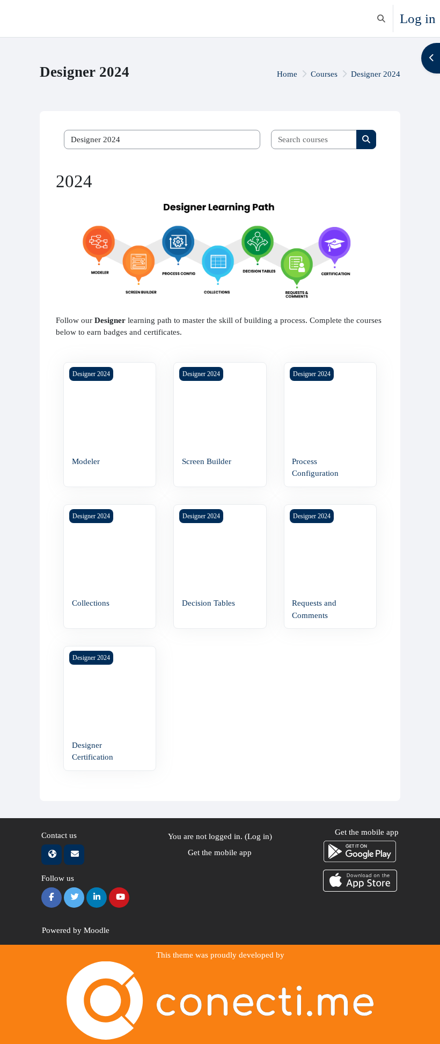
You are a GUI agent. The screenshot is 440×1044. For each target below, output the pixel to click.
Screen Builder (206, 461)
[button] (381, 18)
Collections (90, 603)
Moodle (96, 930)
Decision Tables (208, 603)
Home (287, 74)
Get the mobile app (220, 852)
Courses (324, 74)
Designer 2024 (375, 74)
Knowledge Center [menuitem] (83, 18)
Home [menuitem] (32, 18)
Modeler (86, 461)
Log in (418, 18)
